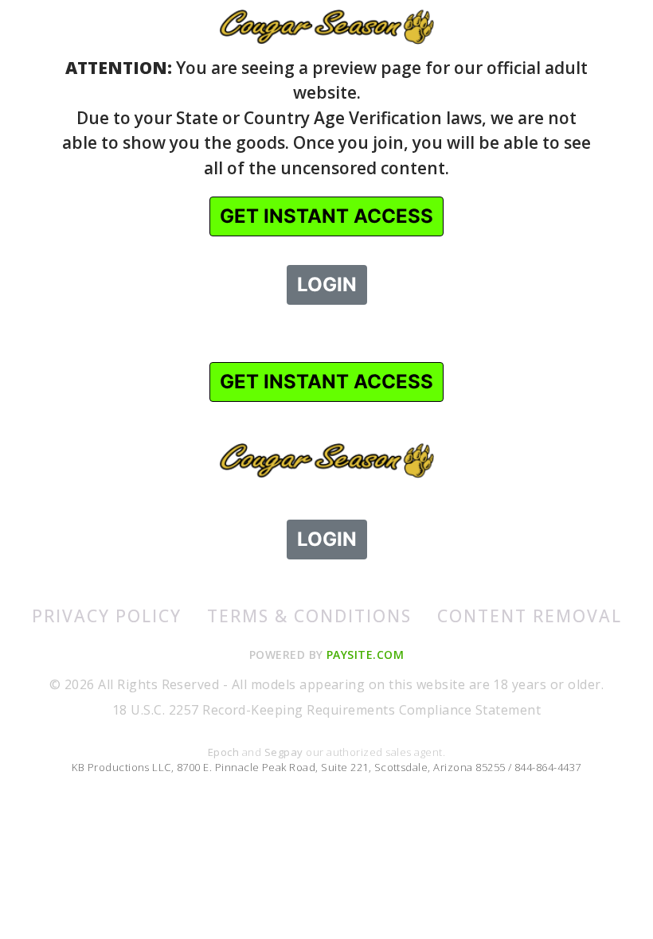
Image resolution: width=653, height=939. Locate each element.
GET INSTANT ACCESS (326, 216)
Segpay (285, 752)
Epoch (225, 752)
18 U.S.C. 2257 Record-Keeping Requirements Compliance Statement (326, 710)
